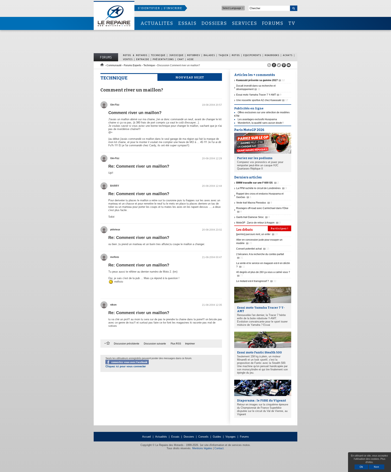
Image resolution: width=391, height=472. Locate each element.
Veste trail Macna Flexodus (254, 202)
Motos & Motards (135, 55)
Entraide (142, 59)
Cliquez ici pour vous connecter (125, 366)
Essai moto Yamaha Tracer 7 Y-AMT (258, 94)
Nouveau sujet (190, 77)
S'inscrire (173, 8)
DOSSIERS (214, 23)
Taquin (223, 55)
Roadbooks (272, 55)
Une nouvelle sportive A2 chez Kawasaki (262, 100)
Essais (175, 436)
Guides (217, 436)
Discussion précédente (126, 343)
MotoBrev (193, 55)
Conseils (203, 436)
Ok (361, 466)
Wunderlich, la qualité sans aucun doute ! (260, 122)
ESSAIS (187, 23)
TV (291, 23)
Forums (106, 57)
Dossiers (189, 436)
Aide (190, 59)
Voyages (230, 436)
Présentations (163, 59)
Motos (236, 55)
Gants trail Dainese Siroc (253, 217)
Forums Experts (132, 65)
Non (376, 466)
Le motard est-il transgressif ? (256, 281)
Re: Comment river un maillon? (138, 166)
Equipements (252, 55)
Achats (288, 55)
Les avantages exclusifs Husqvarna (257, 119)
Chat (180, 59)
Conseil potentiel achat (252, 248)
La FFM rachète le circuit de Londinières (261, 188)
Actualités (161, 436)
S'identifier (149, 8)
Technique (158, 55)
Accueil (146, 436)
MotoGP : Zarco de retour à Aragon (258, 222)
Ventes (128, 59)
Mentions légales (202, 448)
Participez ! (279, 228)
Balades (209, 55)
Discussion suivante (155, 343)
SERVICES (244, 23)
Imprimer (190, 343)
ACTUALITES (157, 23)
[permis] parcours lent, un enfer (257, 234)
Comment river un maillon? (134, 112)
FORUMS (272, 23)
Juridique (176, 55)
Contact (219, 448)
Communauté (114, 65)
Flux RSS (176, 343)
